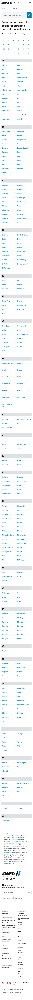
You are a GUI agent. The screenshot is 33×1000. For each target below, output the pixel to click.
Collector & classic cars (8, 922)
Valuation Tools (19, 3)
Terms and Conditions (16, 898)
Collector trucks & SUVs (8, 925)
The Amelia (21, 913)
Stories (20, 934)
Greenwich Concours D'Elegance (23, 919)
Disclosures (5, 992)
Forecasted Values (15, 846)
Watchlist (15, 9)
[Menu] (30, 3)
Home (19, 950)
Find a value (5, 9)
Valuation (4, 951)
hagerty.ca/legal (9, 852)
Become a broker (6, 939)
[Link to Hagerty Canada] (7, 982)
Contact (20, 962)
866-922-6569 (5, 967)
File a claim (5, 913)
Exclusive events (6, 958)
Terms (19, 976)
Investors (20, 964)
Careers (20, 957)
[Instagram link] (10, 879)
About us (20, 952)
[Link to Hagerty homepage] (11, 874)
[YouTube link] (14, 879)
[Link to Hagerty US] (3, 982)
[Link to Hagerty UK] (10, 982)
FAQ (19, 971)
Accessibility (20, 989)
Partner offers (6, 953)
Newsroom (21, 959)
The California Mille (23, 915)
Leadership (21, 955)
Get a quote (5, 911)
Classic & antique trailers (8, 927)
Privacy (20, 973)
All (18, 936)
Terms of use (18, 992)
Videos (20, 931)
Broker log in (5, 941)
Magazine (4, 955)
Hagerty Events (22, 911)
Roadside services (7, 965)
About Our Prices (16, 839)
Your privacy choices (11, 989)
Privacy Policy (5, 898)
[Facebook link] (3, 879)
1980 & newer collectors (8, 920)
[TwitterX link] (7, 879)
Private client (5, 932)
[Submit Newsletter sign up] (29, 892)
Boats (3, 930)
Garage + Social (22, 943)
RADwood (20, 924)
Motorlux (20, 922)
